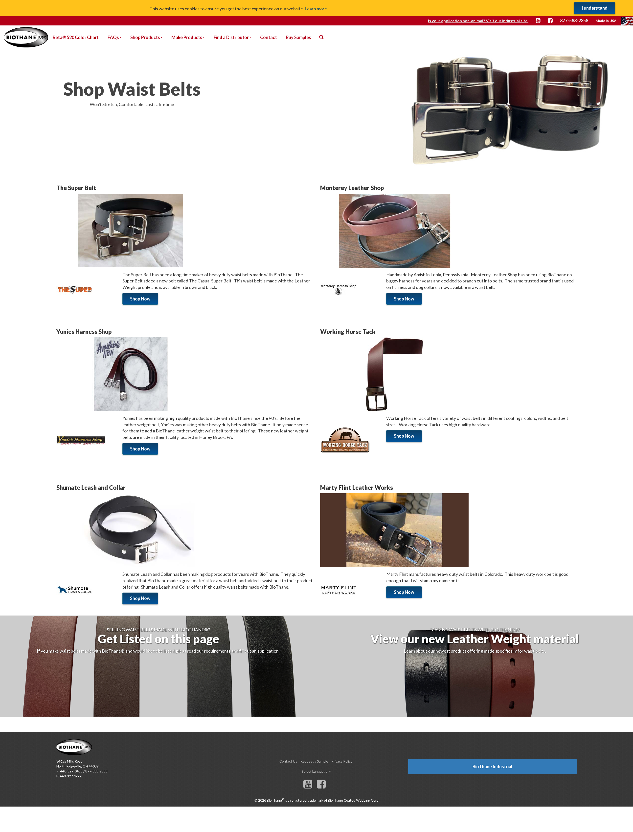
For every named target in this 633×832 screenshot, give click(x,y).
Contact (268, 37)
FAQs (113, 37)
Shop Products (145, 37)
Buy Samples (298, 37)
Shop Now (140, 298)
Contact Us (288, 761)
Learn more (316, 8)
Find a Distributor (231, 37)
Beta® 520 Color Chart (76, 37)
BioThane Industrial (492, 766)
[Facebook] (321, 786)
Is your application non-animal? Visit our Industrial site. (478, 20)
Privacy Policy (341, 761)
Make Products (186, 37)
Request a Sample (314, 761)
